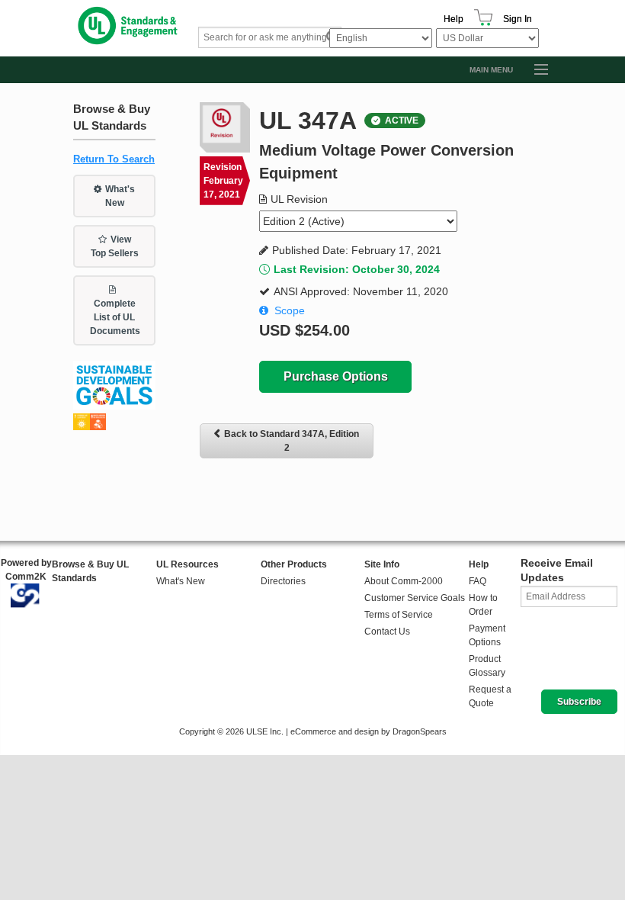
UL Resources (187, 564)
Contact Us (387, 631)
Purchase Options (336, 376)
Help (453, 19)
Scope (289, 310)
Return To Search (114, 159)
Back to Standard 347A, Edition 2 (291, 441)
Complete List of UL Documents (115, 317)
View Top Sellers (115, 246)
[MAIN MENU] (534, 70)
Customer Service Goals (414, 598)
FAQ (477, 581)
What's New (120, 196)
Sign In (517, 19)
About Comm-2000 (403, 581)
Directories (283, 581)
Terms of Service (398, 614)
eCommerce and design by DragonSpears (368, 731)
